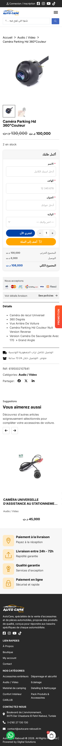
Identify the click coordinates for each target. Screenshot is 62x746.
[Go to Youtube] (49, 3)
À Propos (8, 646)
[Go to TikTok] (53, 3)
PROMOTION (58, 317)
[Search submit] (55, 21)
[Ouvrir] (56, 12)
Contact (7, 663)
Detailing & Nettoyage (43, 688)
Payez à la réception (29, 542)
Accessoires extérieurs (15, 676)
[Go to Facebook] (38, 3)
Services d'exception (29, 570)
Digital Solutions (26, 741)
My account (9, 657)
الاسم (52, 163)
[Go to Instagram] (43, 3)
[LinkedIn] (33, 381)
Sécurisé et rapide (27, 584)
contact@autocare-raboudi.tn (24, 728)
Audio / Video (26, 37)
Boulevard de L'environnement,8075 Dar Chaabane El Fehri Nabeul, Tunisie (31, 714)
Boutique (8, 652)
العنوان (51, 197)
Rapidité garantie (27, 556)
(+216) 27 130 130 (17, 722)
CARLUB (8, 699)
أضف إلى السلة (28, 241)
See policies (46, 295)
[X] (26, 381)
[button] (31, 306)
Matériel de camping (14, 688)
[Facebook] (19, 381)
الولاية (52, 214)
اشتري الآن (26, 233)
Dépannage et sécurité (44, 676)
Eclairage (36, 682)
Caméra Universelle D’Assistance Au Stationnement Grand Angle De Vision (30, 504)
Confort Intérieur (12, 694)
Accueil (7, 37)
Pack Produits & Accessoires (40, 696)
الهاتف (51, 180)
